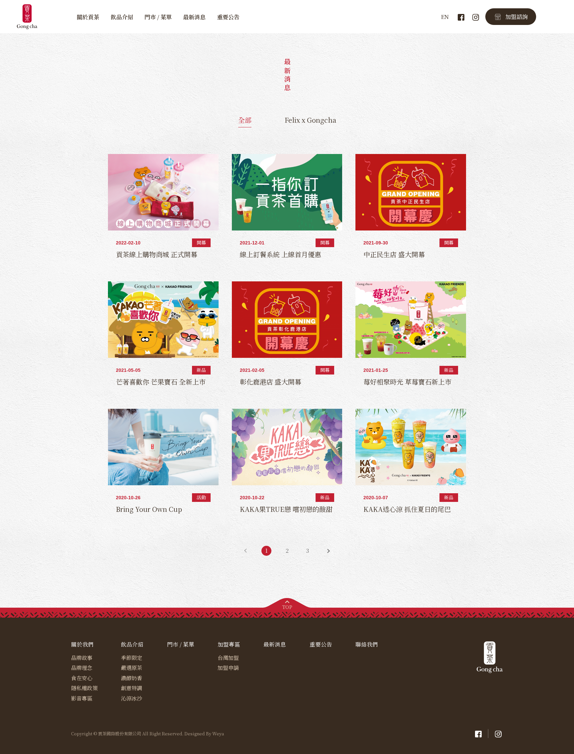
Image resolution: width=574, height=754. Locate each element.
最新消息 (194, 17)
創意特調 (131, 688)
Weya (218, 734)
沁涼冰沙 (131, 698)
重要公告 (228, 17)
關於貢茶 (88, 17)
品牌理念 (81, 668)
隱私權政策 (84, 688)
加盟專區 (229, 644)
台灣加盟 (228, 658)
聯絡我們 (366, 644)
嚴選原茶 (131, 668)
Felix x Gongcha (310, 120)
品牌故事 (81, 658)
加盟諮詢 (516, 16)
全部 (244, 120)
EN (445, 17)
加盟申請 (228, 668)
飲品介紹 (122, 17)
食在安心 (81, 678)
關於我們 (82, 644)
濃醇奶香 (131, 678)
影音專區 (81, 698)
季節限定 (131, 658)
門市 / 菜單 (158, 17)
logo (28, 16)
